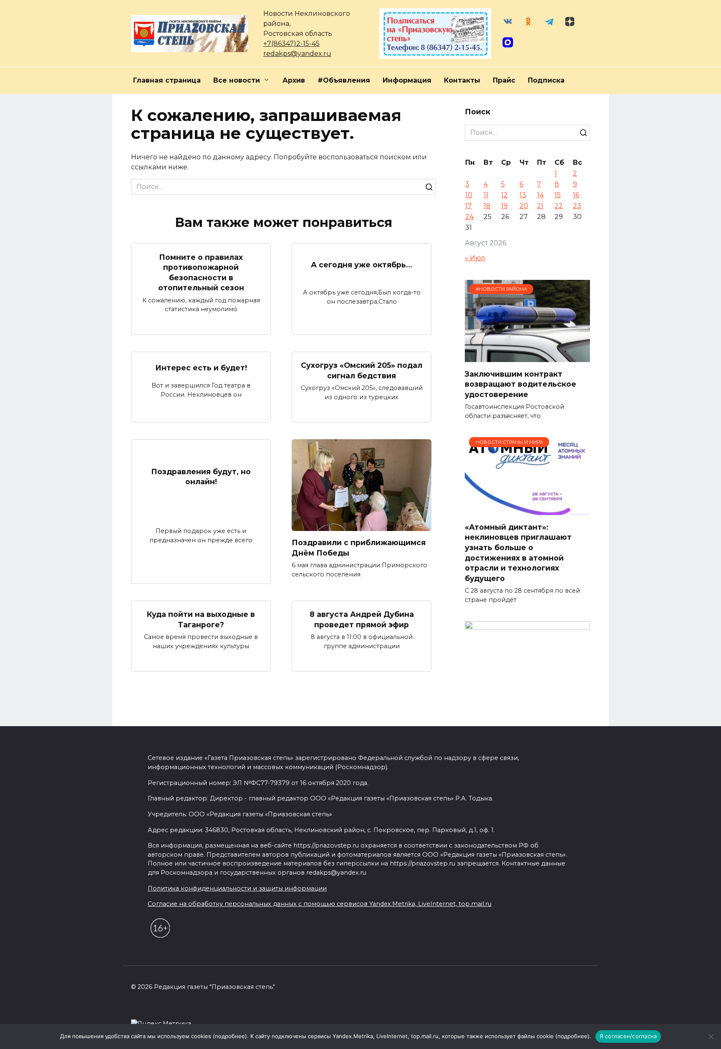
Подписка (546, 80)
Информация (407, 80)
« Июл (475, 258)
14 (540, 195)
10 (468, 195)
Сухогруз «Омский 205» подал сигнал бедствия (361, 370)
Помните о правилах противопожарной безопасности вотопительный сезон (201, 272)
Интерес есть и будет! (201, 367)
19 (504, 206)
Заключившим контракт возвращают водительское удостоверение (520, 383)
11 (486, 195)
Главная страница (167, 80)
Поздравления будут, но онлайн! (201, 476)
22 (559, 206)
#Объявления (344, 80)
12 (504, 195)
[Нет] (710, 1036)
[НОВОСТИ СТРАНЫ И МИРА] (527, 510)
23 (577, 206)
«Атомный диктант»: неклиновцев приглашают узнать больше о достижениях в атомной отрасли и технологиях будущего (518, 552)
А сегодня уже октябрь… (361, 264)
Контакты (462, 80)
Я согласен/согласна (628, 1036)
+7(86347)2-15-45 (291, 44)
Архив (293, 80)
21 (540, 206)
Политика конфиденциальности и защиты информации (237, 888)
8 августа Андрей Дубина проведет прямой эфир (362, 619)
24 (469, 217)
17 (468, 206)
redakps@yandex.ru (297, 54)
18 (487, 206)
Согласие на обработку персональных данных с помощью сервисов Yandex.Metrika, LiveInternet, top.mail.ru (320, 904)
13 (522, 195)
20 (523, 206)
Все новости (236, 80)
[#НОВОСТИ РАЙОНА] (527, 357)
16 (576, 195)
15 (558, 195)
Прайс (504, 80)
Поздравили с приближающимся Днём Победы (359, 547)
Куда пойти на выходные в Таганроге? (201, 619)
